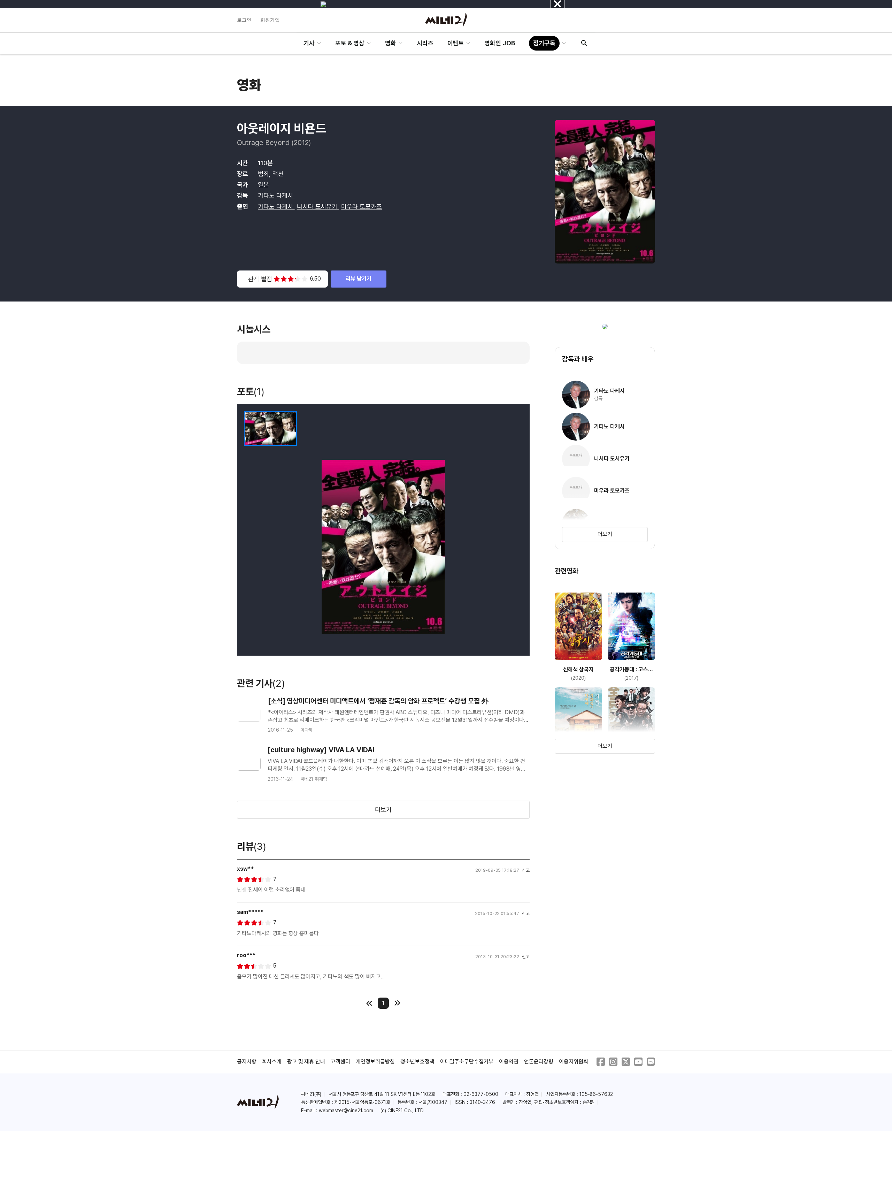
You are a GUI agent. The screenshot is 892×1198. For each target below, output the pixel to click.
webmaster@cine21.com (346, 1110)
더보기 (383, 809)
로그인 (244, 20)
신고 (526, 870)
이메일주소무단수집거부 (467, 1061)
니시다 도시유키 (318, 206)
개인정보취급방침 (375, 1061)
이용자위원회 (573, 1061)
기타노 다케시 (276, 195)
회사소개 (272, 1061)
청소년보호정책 (417, 1061)
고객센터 (340, 1061)
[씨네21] (446, 20)
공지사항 (246, 1061)
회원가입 (270, 20)
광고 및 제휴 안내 (306, 1061)
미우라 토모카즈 (361, 206)
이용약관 (508, 1061)
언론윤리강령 (538, 1061)
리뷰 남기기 (358, 278)
